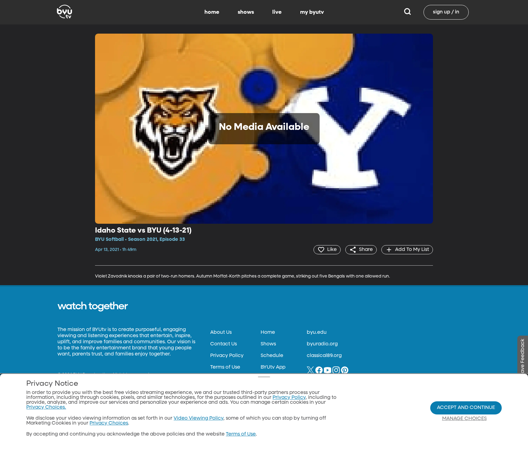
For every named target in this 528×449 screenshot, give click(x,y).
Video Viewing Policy (198, 418)
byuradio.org (322, 344)
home (211, 12)
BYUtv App (273, 367)
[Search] (407, 12)
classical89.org (324, 355)
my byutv (312, 12)
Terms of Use (225, 367)
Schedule (272, 355)
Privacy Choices (109, 423)
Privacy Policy (227, 355)
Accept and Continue (466, 407)
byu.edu (317, 332)
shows (246, 12)
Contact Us (223, 344)
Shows (268, 344)
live (277, 12)
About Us (221, 332)
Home (268, 332)
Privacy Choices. (46, 407)
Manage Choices (464, 418)
